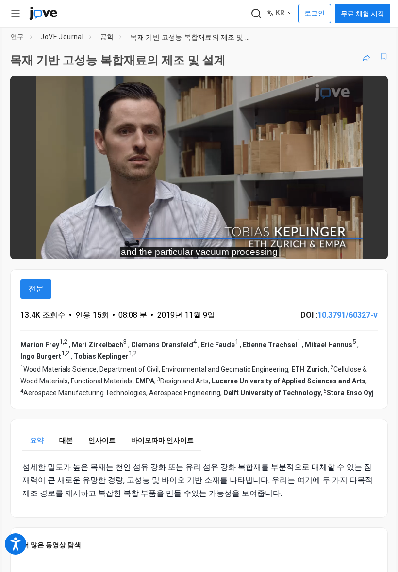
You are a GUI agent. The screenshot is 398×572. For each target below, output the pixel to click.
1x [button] (350, 245)
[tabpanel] (199, 480)
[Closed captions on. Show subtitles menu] (369, 245)
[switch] (294, 245)
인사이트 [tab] (102, 440)
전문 (36, 288)
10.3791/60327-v (347, 314)
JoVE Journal (61, 37)
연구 (17, 37)
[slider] (155, 245)
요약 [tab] (37, 440)
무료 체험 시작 (362, 13)
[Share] (366, 56)
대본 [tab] (66, 440)
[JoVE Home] (43, 13)
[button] (372, 89)
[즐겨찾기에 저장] (384, 56)
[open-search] (256, 14)
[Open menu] (15, 13)
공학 (107, 37)
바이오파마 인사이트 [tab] (162, 440)
